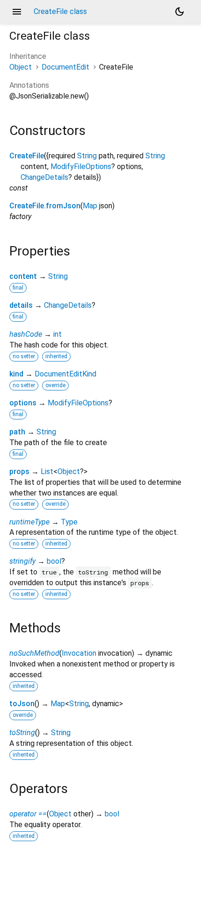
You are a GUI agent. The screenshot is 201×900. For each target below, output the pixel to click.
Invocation (79, 653)
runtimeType (29, 521)
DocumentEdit (65, 67)
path (17, 431)
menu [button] (16, 11)
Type (69, 521)
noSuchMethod (34, 653)
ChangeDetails (44, 177)
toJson (22, 703)
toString (22, 732)
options (22, 402)
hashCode (25, 334)
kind (16, 373)
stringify (22, 561)
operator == (28, 813)
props (19, 471)
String (87, 155)
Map (90, 205)
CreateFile (26, 155)
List (47, 471)
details (21, 305)
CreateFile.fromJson (44, 205)
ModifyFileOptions (80, 166)
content (23, 276)
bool (54, 561)
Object (20, 67)
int (57, 334)
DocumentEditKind (65, 373)
